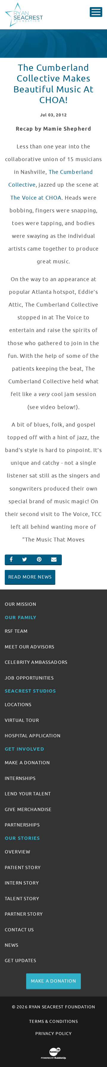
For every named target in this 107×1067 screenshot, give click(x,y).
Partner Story (24, 914)
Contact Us (19, 930)
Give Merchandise (28, 810)
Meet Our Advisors (29, 647)
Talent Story (22, 899)
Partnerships (22, 825)
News (12, 945)
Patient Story (23, 868)
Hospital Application (33, 736)
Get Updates (21, 961)
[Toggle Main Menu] (96, 12)
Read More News (30, 577)
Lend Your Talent (28, 794)
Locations (18, 705)
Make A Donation (27, 763)
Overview (17, 852)
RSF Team (16, 631)
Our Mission (21, 604)
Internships (20, 778)
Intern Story (22, 883)
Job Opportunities (29, 678)
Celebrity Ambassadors (36, 662)
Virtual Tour (22, 720)
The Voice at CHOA (36, 198)
